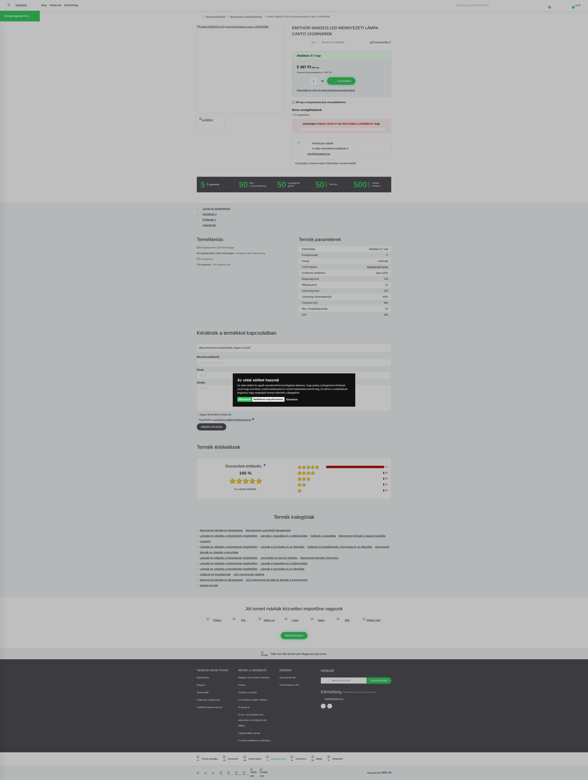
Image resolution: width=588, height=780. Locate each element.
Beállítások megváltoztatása (268, 399)
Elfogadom (244, 399)
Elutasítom (292, 399)
